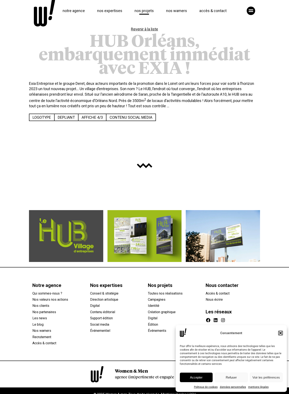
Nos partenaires (44, 312)
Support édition (101, 318)
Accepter (196, 377)
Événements (157, 331)
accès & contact (213, 10)
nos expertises (109, 10)
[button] (280, 333)
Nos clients (40, 306)
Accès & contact (44, 343)
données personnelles (233, 387)
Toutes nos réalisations (165, 293)
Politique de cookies (206, 387)
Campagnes (156, 300)
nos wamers (176, 10)
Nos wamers (41, 331)
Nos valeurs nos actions (50, 300)
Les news (39, 318)
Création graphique (162, 312)
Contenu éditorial (102, 312)
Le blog (38, 324)
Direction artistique (104, 300)
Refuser (231, 377)
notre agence (74, 10)
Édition (153, 324)
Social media (99, 324)
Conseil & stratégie (104, 293)
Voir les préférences (266, 377)
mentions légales (258, 387)
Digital (95, 306)
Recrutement (41, 337)
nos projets (144, 10)
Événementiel (100, 331)
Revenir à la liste (144, 29)
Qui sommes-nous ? (47, 293)
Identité (153, 306)
